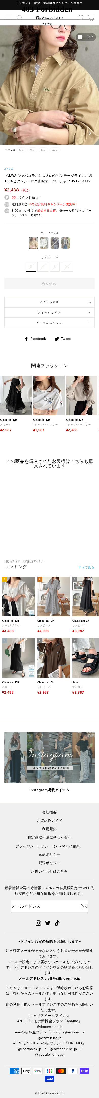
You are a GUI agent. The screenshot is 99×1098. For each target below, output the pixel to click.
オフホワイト (44, 243)
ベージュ (33, 243)
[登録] (84, 906)
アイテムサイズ (49, 312)
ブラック (55, 243)
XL (67, 266)
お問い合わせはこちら (49, 871)
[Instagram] (38, 923)
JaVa (9, 169)
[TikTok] (57, 923)
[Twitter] (48, 923)
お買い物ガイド (49, 821)
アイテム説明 (49, 302)
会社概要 (49, 812)
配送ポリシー (49, 863)
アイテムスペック (49, 323)
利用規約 (49, 829)
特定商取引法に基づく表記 (49, 837)
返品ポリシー (49, 855)
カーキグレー (65, 243)
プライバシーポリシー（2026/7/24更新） (49, 846)
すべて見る (86, 567)
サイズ (49, 257)
